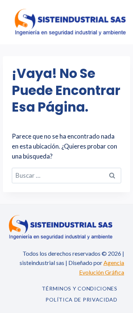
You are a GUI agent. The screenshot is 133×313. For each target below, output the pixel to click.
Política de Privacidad (81, 299)
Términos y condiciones (79, 288)
